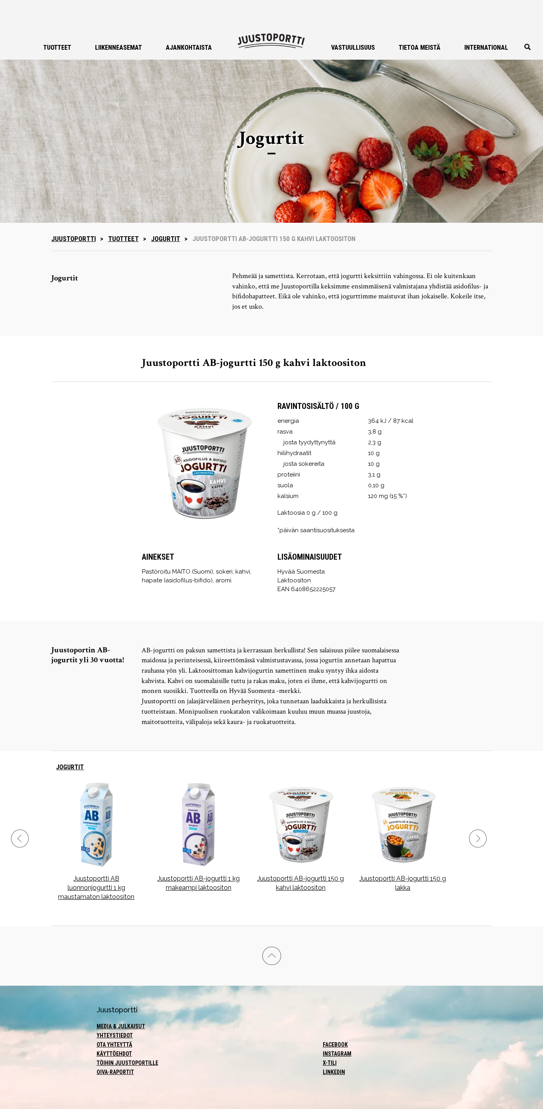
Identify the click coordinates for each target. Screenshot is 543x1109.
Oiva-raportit (115, 1072)
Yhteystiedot (115, 1035)
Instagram (337, 1054)
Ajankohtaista (189, 47)
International (486, 47)
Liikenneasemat (118, 47)
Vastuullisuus (353, 47)
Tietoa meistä (419, 47)
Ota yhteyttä (114, 1044)
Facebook (335, 1044)
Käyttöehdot (114, 1054)
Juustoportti (73, 239)
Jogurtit (165, 239)
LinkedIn (334, 1072)
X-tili (330, 1063)
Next (477, 838)
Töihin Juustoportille (127, 1063)
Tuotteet (57, 47)
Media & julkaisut (121, 1026)
